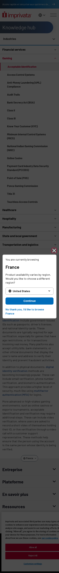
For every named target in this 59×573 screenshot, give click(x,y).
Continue (29, 301)
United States (21, 291)
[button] (54, 250)
